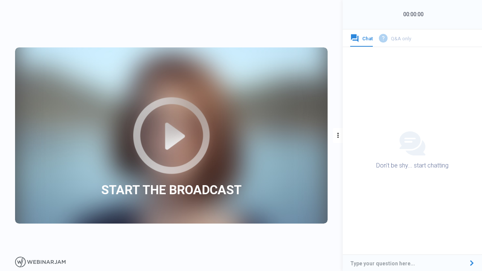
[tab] (361, 40)
